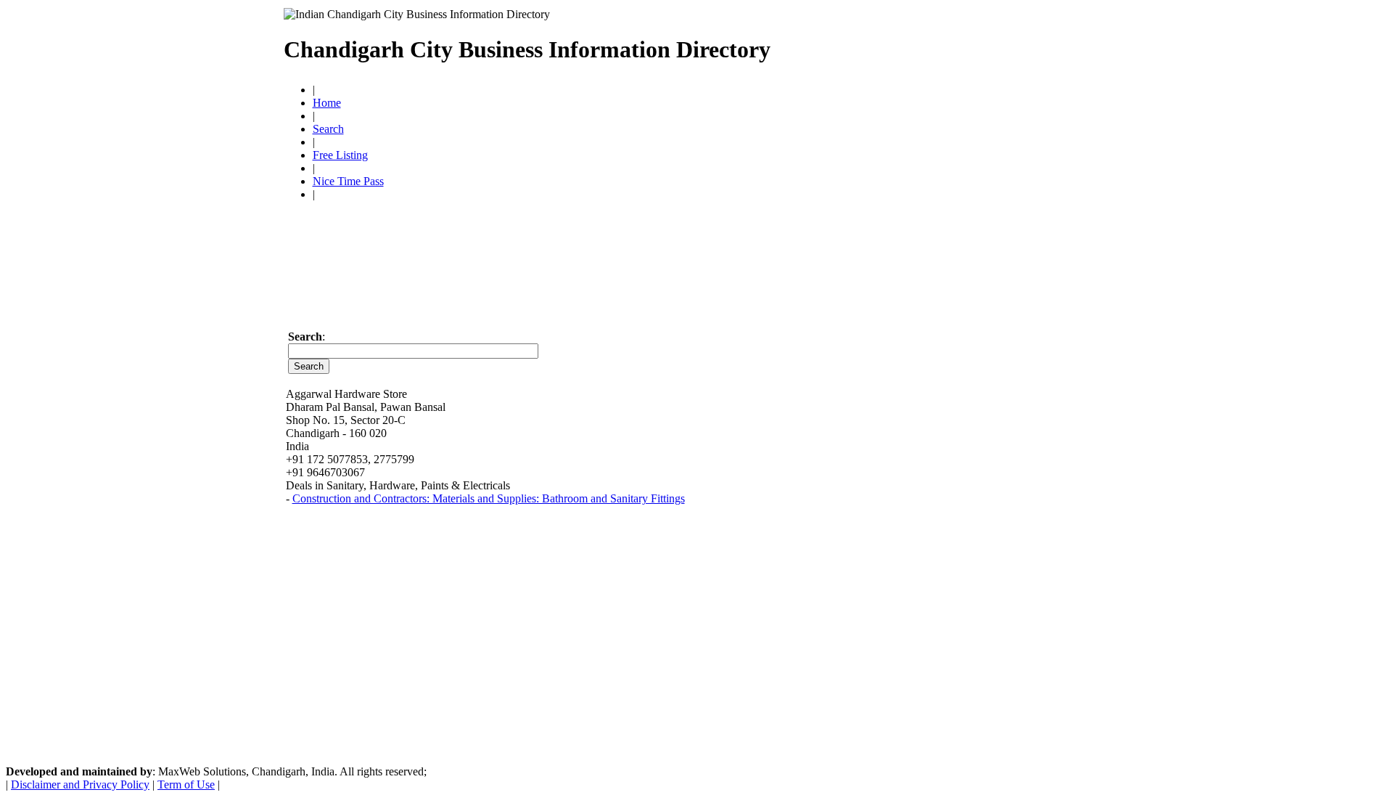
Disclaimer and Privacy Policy (80, 784)
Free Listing (340, 155)
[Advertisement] (940, 43)
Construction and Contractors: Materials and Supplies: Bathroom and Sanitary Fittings (488, 498)
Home (327, 103)
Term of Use (186, 784)
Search (328, 129)
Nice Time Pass (348, 181)
